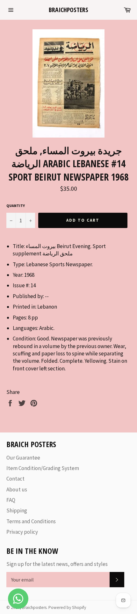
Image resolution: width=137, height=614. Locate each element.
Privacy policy (22, 531)
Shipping (16, 510)
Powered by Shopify (67, 607)
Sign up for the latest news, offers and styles (57, 564)
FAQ (10, 499)
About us (16, 489)
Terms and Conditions (31, 521)
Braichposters (68, 9)
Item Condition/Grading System (42, 468)
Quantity (15, 205)
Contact (15, 478)
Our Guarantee (23, 457)
